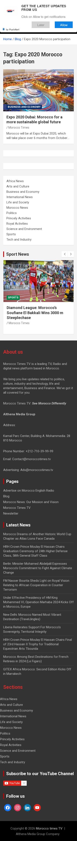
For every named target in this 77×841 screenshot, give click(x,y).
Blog (6, 496)
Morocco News (17, 208)
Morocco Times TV (17, 508)
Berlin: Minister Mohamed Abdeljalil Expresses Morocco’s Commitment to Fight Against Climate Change (37, 568)
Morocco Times (18, 127)
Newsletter (10, 513)
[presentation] (65, 254)
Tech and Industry (18, 239)
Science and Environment (24, 229)
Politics (11, 213)
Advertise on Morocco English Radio (28, 490)
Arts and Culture (17, 186)
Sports (11, 234)
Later (40, 25)
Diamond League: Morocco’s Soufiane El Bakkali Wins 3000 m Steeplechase (35, 312)
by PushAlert (12, 29)
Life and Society (17, 202)
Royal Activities (17, 223)
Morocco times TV (49, 828)
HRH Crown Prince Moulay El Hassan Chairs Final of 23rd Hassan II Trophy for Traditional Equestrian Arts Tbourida (37, 644)
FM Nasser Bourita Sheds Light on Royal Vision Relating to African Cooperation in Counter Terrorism (36, 585)
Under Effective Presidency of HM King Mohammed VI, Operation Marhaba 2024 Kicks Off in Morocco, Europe (38, 602)
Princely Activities (18, 218)
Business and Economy (24, 106)
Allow (64, 25)
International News (19, 197)
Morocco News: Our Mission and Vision (31, 502)
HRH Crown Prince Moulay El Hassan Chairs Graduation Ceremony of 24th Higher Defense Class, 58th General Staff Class (35, 551)
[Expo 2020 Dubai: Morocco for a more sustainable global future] (38, 90)
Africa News (15, 181)
